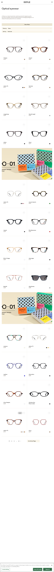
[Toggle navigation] (2, 2)
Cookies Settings (5, 569)
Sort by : (5, 31)
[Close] (51, 565)
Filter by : (5, 28)
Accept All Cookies (37, 569)
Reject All (47, 569)
